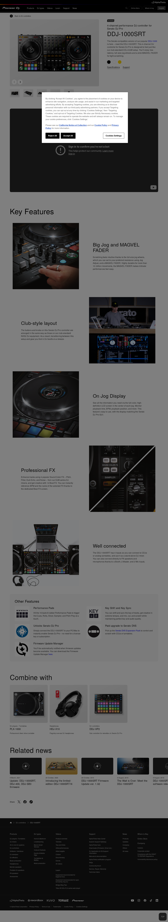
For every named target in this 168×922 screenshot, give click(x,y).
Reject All (52, 135)
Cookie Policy (100, 125)
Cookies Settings (114, 135)
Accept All (68, 135)
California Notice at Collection (73, 125)
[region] (85, 117)
